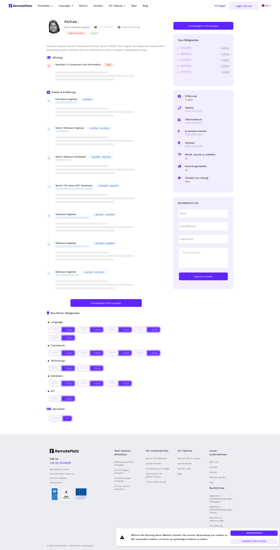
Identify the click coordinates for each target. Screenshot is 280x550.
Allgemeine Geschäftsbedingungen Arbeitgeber (220, 499)
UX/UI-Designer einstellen (121, 471)
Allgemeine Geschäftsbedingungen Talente (220, 510)
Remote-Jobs (184, 468)
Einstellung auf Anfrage (157, 468)
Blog (179, 474)
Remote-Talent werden (188, 458)
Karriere (213, 467)
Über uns (213, 462)
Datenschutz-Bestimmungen (216, 519)
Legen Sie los (244, 6)
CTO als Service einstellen (122, 487)
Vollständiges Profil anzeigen (106, 303)
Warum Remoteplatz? (156, 458)
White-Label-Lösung (156, 482)
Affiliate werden (217, 477)
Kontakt (213, 472)
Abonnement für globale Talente (154, 475)
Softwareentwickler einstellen (124, 463)
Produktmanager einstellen (122, 479)
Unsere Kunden (153, 463)
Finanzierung (215, 526)
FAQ (211, 482)
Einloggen (220, 5)
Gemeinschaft (184, 463)
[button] (254, 533)
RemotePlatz (61, 545)
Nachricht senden (203, 276)
